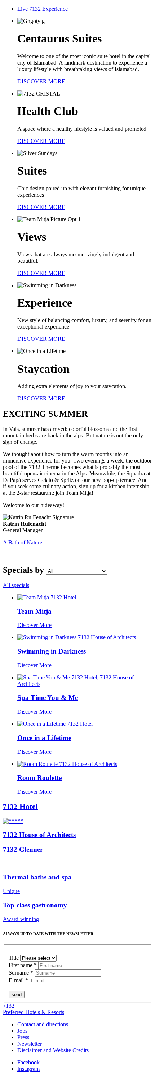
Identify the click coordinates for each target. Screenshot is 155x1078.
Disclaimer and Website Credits (53, 1050)
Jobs (22, 1031)
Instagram (28, 1069)
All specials (16, 585)
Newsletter (29, 1044)
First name (23, 965)
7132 (8, 1006)
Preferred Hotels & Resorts (33, 1012)
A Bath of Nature (22, 542)
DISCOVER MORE (41, 81)
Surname (21, 973)
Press (23, 1037)
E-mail (18, 980)
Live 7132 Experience (42, 9)
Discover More (34, 625)
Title (14, 958)
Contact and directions (42, 1024)
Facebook (28, 1062)
